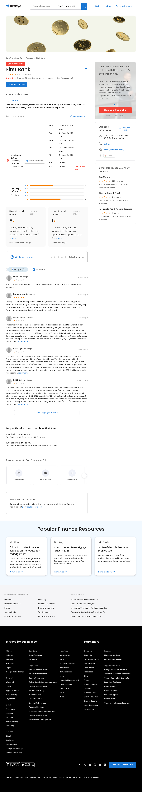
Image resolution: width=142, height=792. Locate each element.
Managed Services (112, 655)
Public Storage (66, 684)
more (12, 238)
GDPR (48, 777)
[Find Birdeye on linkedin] (90, 765)
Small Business (35, 655)
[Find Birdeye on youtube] (100, 765)
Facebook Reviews (36, 707)
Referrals (10, 663)
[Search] (84, 6)
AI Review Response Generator (117, 674)
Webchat (10, 682)
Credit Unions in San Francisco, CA (86, 616)
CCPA (61, 777)
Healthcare (64, 667)
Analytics (10, 740)
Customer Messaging (38, 686)
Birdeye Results (90, 701)
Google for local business (39, 669)
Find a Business (110, 686)
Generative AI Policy (74, 777)
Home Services (66, 672)
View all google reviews (47, 412)
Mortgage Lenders (12, 616)
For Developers (110, 690)
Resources (88, 672)
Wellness (63, 697)
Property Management (69, 680)
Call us (107, 144)
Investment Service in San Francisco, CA (89, 608)
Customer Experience (38, 715)
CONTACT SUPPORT (122, 764)
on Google (24, 277)
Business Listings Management (42, 711)
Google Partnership (14, 748)
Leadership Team (91, 659)
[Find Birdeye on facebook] (80, 765)
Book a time (89, 667)
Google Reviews (35, 699)
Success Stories (90, 692)
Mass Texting (11, 694)
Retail (62, 692)
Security (41, 777)
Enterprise (33, 659)
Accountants (10, 612)
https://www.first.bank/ (114, 149)
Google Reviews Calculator (115, 669)
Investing (42, 599)
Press (86, 680)
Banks (7, 608)
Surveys (9, 713)
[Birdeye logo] (14, 6)
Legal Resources (91, 705)
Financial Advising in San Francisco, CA (88, 612)
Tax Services (44, 612)
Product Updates (91, 684)
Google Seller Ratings (15, 672)
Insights (9, 717)
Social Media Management (40, 719)
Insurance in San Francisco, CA (84, 599)
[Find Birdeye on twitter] (85, 765)
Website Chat (35, 694)
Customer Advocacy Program (117, 703)
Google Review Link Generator (117, 678)
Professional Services (113, 659)
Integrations (11, 744)
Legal (62, 676)
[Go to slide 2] (116, 104)
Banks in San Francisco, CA (83, 603)
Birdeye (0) (41, 269)
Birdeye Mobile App (14, 752)
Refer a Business (111, 699)
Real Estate (64, 688)
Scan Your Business (112, 682)
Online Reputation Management (43, 682)
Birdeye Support (111, 694)
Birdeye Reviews (91, 697)
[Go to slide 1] (114, 104)
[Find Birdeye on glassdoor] (105, 765)
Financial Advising (46, 608)
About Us (88, 655)
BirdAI (8, 736)
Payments (10, 699)
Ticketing (10, 726)
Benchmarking (12, 721)
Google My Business (37, 703)
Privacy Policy (30, 777)
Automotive (65, 655)
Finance (29, 58)
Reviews (9, 659)
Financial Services (12, 603)
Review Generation (37, 678)
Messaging (10, 709)
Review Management (38, 674)
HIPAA (55, 777)
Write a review (103, 6)
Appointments (12, 690)
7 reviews (27, 74)
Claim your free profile (115, 110)
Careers (87, 688)
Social (8, 686)
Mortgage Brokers (46, 616)
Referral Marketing (36, 690)
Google (110, 156)
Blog (86, 676)
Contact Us (89, 709)
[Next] (84, 475)
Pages (8, 667)
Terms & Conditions (14, 777)
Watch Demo (89, 663)
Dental (62, 659)
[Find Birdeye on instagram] (95, 765)
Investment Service (46, 603)
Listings (9, 655)
